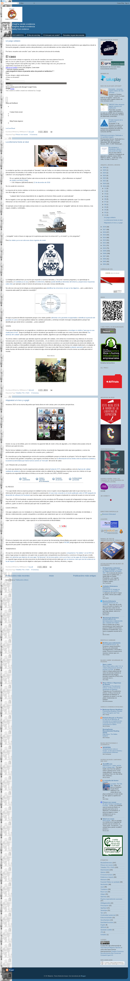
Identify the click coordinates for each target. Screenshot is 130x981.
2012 (104, 243)
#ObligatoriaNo (105, 903)
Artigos (103, 894)
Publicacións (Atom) (22, 580)
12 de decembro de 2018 (42, 182)
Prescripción (104, 905)
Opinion (103, 872)
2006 (104, 259)
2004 (104, 264)
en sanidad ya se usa (21, 282)
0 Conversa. (34, 134)
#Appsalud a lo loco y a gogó (17, 400)
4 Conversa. (35, 393)
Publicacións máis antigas (84, 576)
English (103, 925)
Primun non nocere (22, 134)
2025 (104, 170)
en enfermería (39, 282)
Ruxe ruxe (104, 892)
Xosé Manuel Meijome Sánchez (111, 947)
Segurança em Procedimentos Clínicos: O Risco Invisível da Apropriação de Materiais (111, 687)
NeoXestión (104, 884)
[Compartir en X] (43, 132)
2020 (104, 183)
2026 (104, 167)
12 (105, 188)
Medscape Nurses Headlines (112, 709)
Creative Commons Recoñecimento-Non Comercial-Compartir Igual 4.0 (112, 953)
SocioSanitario (105, 920)
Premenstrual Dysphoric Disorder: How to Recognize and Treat (112, 712)
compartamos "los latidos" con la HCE (79, 553)
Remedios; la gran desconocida (73, 35)
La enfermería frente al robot (17, 142)
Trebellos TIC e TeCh (22, 393)
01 (105, 215)
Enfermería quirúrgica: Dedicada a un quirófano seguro (112, 136)
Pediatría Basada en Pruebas (113, 718)
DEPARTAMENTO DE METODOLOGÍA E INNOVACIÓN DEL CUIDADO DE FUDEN (112, 621)
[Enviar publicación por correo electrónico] (51, 131)
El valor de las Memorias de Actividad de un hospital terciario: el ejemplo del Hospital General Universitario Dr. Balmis (112, 722)
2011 (104, 245)
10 (105, 194)
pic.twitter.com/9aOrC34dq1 (19, 180)
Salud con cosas (108, 819)
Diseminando (105, 870)
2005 (104, 261)
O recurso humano (107, 874)
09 (105, 196)
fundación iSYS (55, 469)
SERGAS (103, 927)
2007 (104, 256)
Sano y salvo (107, 664)
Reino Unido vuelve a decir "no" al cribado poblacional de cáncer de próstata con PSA (113, 667)
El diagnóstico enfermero (111, 568)
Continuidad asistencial (108, 915)
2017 (104, 229)
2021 (104, 181)
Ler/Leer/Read (10, 128)
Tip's (102, 913)
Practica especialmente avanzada (111, 899)
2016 (104, 232)
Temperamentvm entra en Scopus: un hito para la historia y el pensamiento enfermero (112, 750)
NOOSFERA (107, 747)
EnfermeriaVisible (106, 917)
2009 (104, 251)
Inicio (51, 576)
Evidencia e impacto (107, 877)
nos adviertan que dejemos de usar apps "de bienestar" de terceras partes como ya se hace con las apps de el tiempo (49, 557)
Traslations (104, 889)
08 (105, 199)
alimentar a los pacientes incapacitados (64, 317)
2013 (104, 240)
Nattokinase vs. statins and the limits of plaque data (112, 766)
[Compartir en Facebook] (45, 132)
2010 (104, 248)
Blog (7, 35)
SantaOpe (104, 910)
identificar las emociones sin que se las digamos (63, 288)
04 (105, 210)
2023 (104, 175)
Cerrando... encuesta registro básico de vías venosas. (116, 90)
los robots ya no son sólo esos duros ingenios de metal (27, 240)
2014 (104, 237)
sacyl (102, 887)
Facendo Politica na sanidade (110, 882)
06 (105, 204)
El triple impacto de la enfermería (116, 120)
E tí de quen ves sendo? (52, 35)
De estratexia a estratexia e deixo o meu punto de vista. (115, 149)
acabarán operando (76, 347)
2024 (104, 173)
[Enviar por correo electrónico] (39, 132)
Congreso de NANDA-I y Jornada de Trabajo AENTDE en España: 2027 (112, 571)
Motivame (104, 879)
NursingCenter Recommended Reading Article (111, 731)
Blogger (83, 976)
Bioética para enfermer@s (112, 643)
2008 (104, 253)
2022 (104, 178)
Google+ (3, 1)
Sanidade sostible (106, 930)
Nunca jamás (107, 820)
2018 (104, 227)
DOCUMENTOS (18, 35)
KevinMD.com (107, 764)
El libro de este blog (33, 35)
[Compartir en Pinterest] (47, 132)
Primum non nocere (109, 802)
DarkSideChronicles (107, 922)
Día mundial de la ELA (109, 644)
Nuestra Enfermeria (109, 601)
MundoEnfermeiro (106, 862)
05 (105, 207)
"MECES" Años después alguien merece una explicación (116, 106)
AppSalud (104, 908)
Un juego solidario (13, 41)
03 (105, 212)
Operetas (104, 896)
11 (105, 191)
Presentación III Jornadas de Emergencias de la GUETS (111, 590)
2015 (104, 235)
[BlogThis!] (41, 132)
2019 (104, 186)
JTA (102, 932)
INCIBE (66, 542)
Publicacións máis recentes (18, 576)
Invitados (103, 934)
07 (105, 202)
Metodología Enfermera (111, 618)
